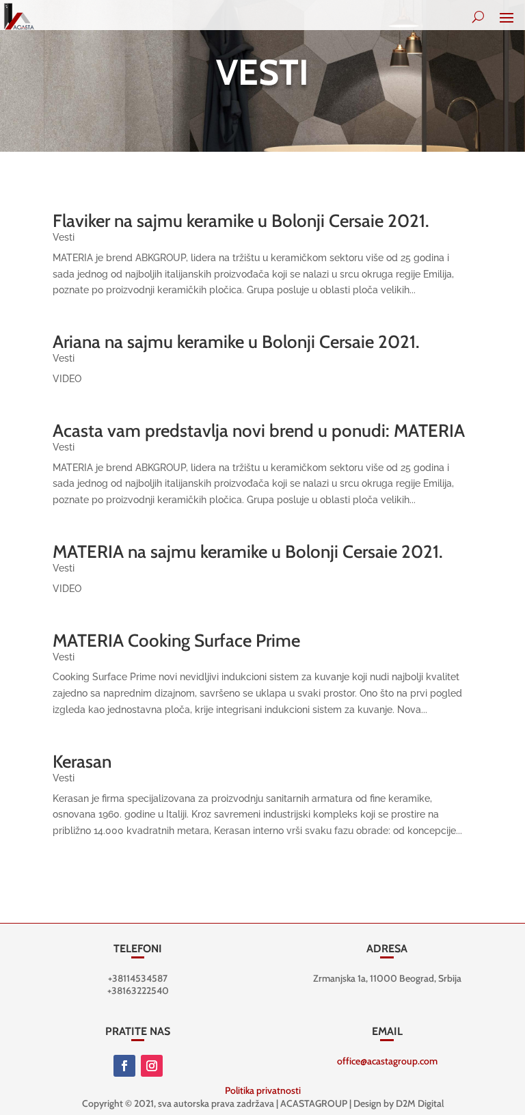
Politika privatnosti (263, 1090)
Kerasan (82, 762)
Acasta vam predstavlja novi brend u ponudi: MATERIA (259, 431)
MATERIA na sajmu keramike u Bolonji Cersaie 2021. (248, 552)
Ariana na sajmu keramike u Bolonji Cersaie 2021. (236, 342)
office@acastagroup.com (387, 1061)
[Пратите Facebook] (124, 1066)
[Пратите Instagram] (152, 1066)
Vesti (64, 237)
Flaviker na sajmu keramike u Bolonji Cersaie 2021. (241, 221)
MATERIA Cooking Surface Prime (176, 640)
